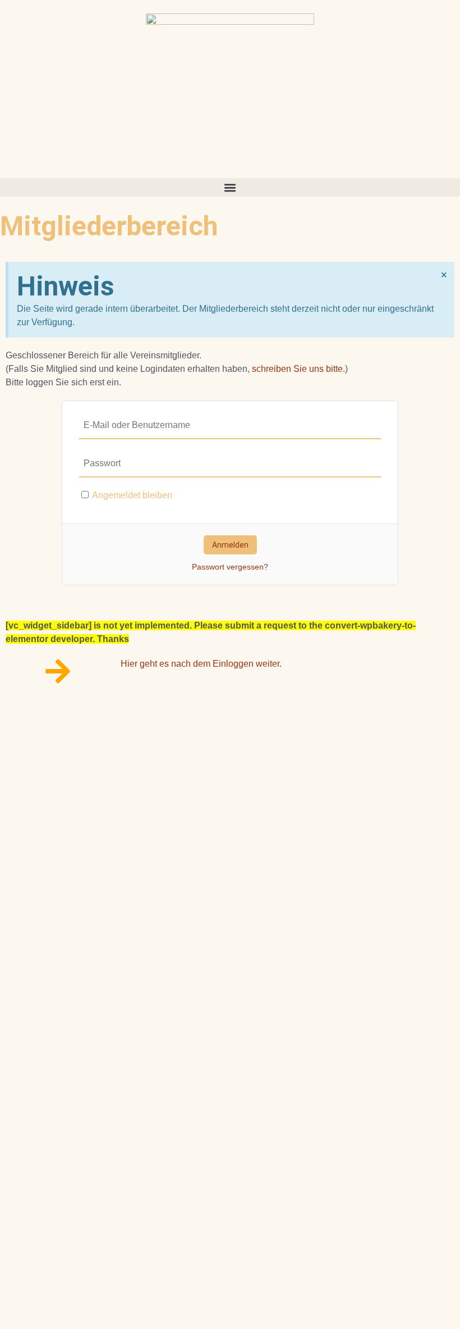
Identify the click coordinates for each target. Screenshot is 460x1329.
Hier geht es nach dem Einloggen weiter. (201, 663)
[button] (230, 187)
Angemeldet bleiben (131, 495)
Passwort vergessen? (230, 566)
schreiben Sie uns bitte (297, 369)
